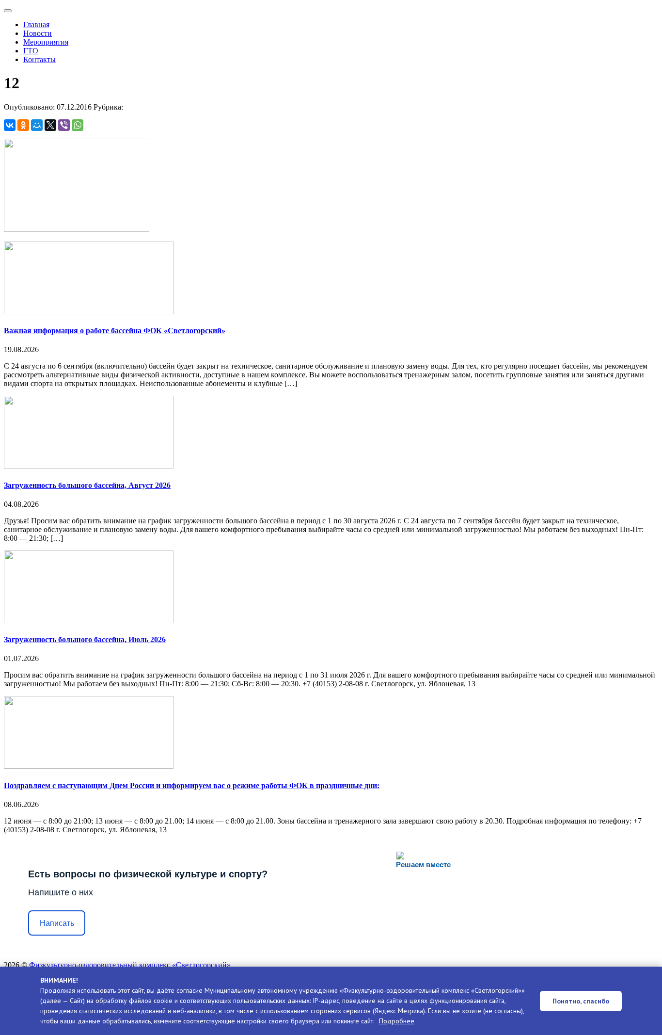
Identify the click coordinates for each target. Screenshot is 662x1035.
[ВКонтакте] (10, 125)
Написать (57, 923)
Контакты (39, 59)
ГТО (30, 51)
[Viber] (64, 125)
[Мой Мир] (37, 125)
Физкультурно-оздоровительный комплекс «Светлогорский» (130, 965)
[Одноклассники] (23, 125)
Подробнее (396, 1021)
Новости (37, 33)
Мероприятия (45, 42)
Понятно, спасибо (580, 1001)
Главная (36, 24)
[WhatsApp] (77, 125)
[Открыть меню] (8, 10)
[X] (50, 125)
